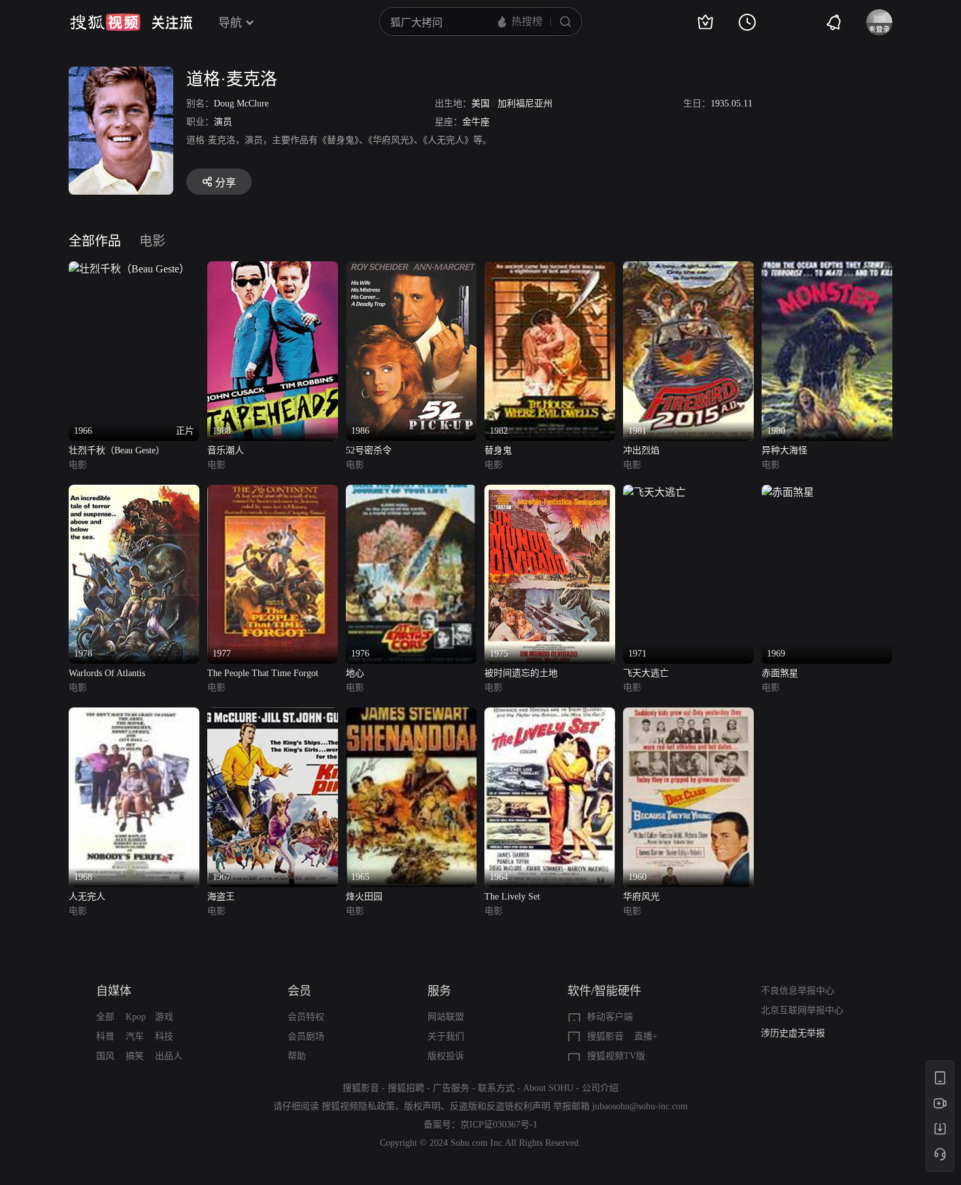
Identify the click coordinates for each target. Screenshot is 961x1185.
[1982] (549, 268)
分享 (225, 182)
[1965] (411, 715)
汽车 (135, 1036)
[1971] (654, 492)
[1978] (134, 492)
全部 (105, 1017)
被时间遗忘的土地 (521, 673)
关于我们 (446, 1036)
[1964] (549, 715)
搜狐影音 (605, 1036)
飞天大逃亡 (646, 673)
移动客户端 (610, 1017)
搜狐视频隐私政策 (358, 1106)
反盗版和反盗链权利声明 (500, 1106)
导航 (230, 23)
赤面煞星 (780, 673)
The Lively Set (512, 896)
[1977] (272, 492)
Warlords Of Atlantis (107, 673)
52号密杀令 (369, 450)
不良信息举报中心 (797, 991)
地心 (355, 673)
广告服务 (451, 1088)
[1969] (788, 492)
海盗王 (221, 896)
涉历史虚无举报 (793, 1033)
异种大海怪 (784, 450)
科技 (164, 1036)
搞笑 (135, 1056)
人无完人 (87, 896)
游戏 (164, 1017)
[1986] (411, 268)
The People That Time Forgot (262, 673)
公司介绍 (600, 1088)
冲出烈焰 (641, 450)
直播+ (646, 1036)
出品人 (168, 1056)
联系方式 (496, 1088)
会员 (299, 991)
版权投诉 (446, 1056)
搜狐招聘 (406, 1088)
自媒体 (113, 991)
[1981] (688, 268)
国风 (105, 1056)
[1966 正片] (129, 268)
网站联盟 (446, 1017)
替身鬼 (498, 450)
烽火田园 (364, 896)
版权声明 (422, 1106)
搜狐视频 (105, 22)
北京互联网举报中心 (802, 1010)
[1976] (411, 492)
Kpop (136, 1017)
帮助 (297, 1056)
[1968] (134, 715)
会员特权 (306, 1017)
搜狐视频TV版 (616, 1056)
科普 (105, 1036)
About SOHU (548, 1088)
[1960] (688, 715)
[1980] (827, 268)
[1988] (272, 268)
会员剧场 (306, 1036)
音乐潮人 (225, 450)
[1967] (272, 715)
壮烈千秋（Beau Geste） (117, 450)
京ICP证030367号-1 (498, 1124)
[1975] (549, 492)
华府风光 (641, 896)
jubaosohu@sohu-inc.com (640, 1106)
